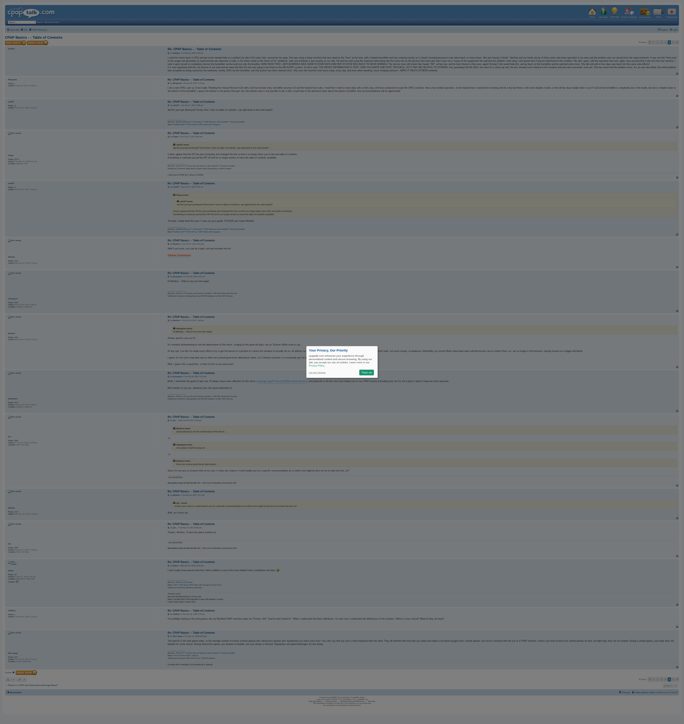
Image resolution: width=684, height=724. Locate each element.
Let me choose (317, 372)
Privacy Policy (316, 365)
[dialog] (342, 362)
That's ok (366, 372)
